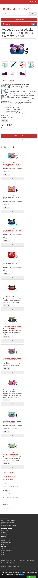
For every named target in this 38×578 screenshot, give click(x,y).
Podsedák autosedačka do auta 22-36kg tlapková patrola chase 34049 (12, 230)
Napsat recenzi (19, 140)
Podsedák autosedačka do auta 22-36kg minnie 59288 (12, 390)
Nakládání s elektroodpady (9, 472)
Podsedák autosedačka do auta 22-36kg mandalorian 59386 (12, 453)
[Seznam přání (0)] (30, 1)
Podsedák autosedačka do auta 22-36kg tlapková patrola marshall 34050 (12, 263)
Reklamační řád (6, 490)
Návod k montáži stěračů (9, 476)
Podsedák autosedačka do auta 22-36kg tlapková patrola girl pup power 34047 (12, 164)
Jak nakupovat (6, 494)
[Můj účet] (28, 1)
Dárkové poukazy (5, 540)
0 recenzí (12, 140)
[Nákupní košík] (32, 1)
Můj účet (3, 549)
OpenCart (10, 565)
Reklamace (4, 532)
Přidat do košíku (19, 136)
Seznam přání (4, 552)
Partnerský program (6, 542)
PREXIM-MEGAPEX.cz (15, 9)
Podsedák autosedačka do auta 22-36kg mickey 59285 (12, 327)
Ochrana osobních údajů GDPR (10, 487)
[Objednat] (35, 1)
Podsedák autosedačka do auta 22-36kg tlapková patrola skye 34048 (12, 197)
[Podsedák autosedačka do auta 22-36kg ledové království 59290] (19, 49)
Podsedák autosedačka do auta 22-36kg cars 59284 (12, 295)
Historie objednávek (6, 550)
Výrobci (3, 539)
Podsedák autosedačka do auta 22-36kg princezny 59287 (12, 358)
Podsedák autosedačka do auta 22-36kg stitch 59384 (12, 422)
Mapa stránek (6, 508)
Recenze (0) (11, 80)
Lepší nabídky (4, 544)
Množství (3, 128)
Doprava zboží (6, 501)
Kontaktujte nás (6, 504)
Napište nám (4, 530)
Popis (4, 80)
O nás (4, 483)
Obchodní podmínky (8, 479)
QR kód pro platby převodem (10, 497)
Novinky (3, 554)
